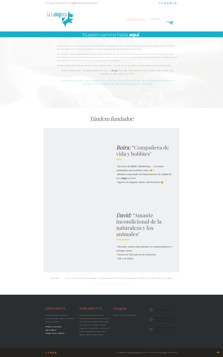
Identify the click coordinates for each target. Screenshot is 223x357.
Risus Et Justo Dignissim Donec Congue (166, 330)
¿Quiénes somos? (136, 19)
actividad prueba (163, 310)
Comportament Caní (134, 352)
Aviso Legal (162, 352)
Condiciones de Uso (62, 3)
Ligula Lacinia (164, 319)
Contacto (155, 19)
